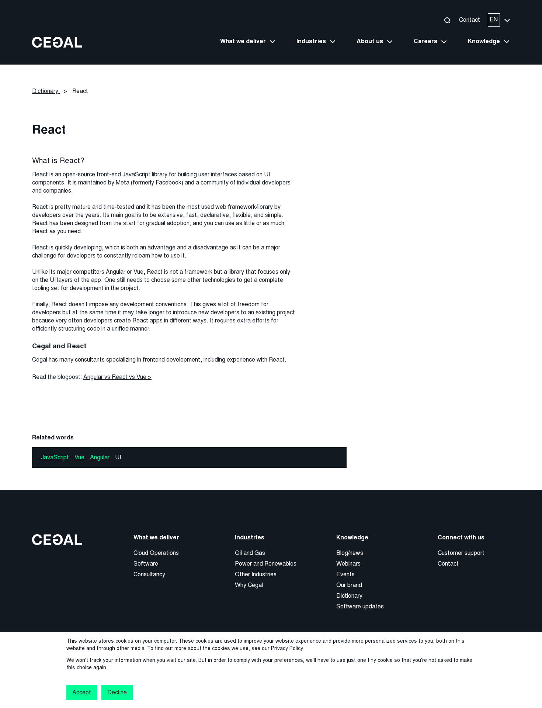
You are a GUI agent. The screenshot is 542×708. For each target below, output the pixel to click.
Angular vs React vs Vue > (117, 377)
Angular (100, 457)
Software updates (360, 606)
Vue (79, 457)
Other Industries (256, 574)
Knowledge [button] (484, 41)
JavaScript (55, 457)
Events (345, 574)
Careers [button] (425, 41)
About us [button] (370, 41)
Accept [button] (81, 692)
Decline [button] (116, 692)
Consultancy (149, 574)
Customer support (461, 553)
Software (145, 563)
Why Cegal (249, 585)
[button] (447, 20)
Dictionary (349, 596)
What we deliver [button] (243, 41)
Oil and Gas (250, 553)
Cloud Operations (156, 553)
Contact (469, 20)
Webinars (348, 563)
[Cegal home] (57, 42)
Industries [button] (311, 41)
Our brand (349, 585)
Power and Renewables (265, 563)
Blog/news (349, 553)
